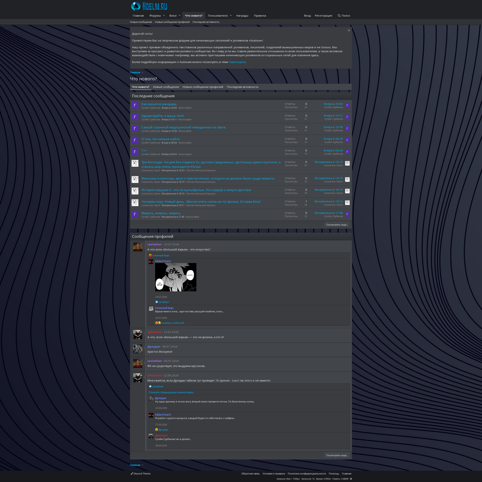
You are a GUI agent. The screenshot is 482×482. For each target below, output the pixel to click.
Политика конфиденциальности (307, 473)
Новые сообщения (141, 22)
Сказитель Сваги (150, 170)
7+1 (144, 150)
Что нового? (193, 15)
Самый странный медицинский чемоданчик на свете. (184, 127)
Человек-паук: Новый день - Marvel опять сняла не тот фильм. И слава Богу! (201, 201)
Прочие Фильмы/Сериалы (200, 170)
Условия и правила (274, 473)
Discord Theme (141, 473)
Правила (260, 15)
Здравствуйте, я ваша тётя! (162, 116)
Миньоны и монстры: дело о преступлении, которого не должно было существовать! (208, 178)
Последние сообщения (153, 95)
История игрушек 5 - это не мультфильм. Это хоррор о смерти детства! (196, 190)
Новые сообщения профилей (172, 22)
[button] (164, 15)
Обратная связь (250, 473)
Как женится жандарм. (159, 104)
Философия (184, 107)
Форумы (155, 15)
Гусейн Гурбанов (150, 107)
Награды (242, 15)
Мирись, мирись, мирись (161, 213)
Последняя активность (206, 22)
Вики (173, 15)
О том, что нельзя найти (160, 139)
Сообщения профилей (152, 236)
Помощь (334, 473)
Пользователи (218, 15)
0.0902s (327, 478)
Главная (138, 15)
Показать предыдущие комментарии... (172, 392)
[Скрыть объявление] (348, 31)
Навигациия (237, 62)
